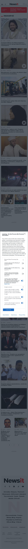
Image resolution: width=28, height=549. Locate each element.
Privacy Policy (22, 314)
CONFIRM (8, 309)
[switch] (22, 263)
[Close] (25, 234)
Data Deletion (6, 314)
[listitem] (14, 260)
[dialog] (14, 274)
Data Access (14, 314)
